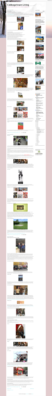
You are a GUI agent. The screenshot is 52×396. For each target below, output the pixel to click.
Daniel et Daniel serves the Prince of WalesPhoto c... (40, 132)
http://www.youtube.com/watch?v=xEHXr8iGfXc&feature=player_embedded (15, 299)
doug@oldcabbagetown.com (10, 14)
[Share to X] (24, 132)
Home (21, 388)
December (38, 127)
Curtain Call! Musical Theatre (39, 98)
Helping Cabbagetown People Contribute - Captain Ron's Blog (39, 112)
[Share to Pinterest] (25, 132)
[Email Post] (21, 132)
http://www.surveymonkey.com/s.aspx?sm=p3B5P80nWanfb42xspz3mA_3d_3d (16, 233)
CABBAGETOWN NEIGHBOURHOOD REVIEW (39, 95)
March (37, 140)
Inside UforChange (38, 107)
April (37, 139)
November (38, 128)
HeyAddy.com (37, 100)
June (37, 137)
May (37, 138)
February (38, 141)
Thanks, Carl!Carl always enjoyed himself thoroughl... (40, 131)
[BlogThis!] (23, 132)
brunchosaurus (37, 115)
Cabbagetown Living (18, 4)
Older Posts (32, 388)
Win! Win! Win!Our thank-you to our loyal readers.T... (41, 129)
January (38, 142)
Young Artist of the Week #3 (39, 110)
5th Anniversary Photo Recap (39, 103)
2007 (36, 144)
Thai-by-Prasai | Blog (38, 118)
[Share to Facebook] (25, 234)
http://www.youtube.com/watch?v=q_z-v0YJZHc (12, 365)
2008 (36, 143)
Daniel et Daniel (38, 119)
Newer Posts (9, 388)
